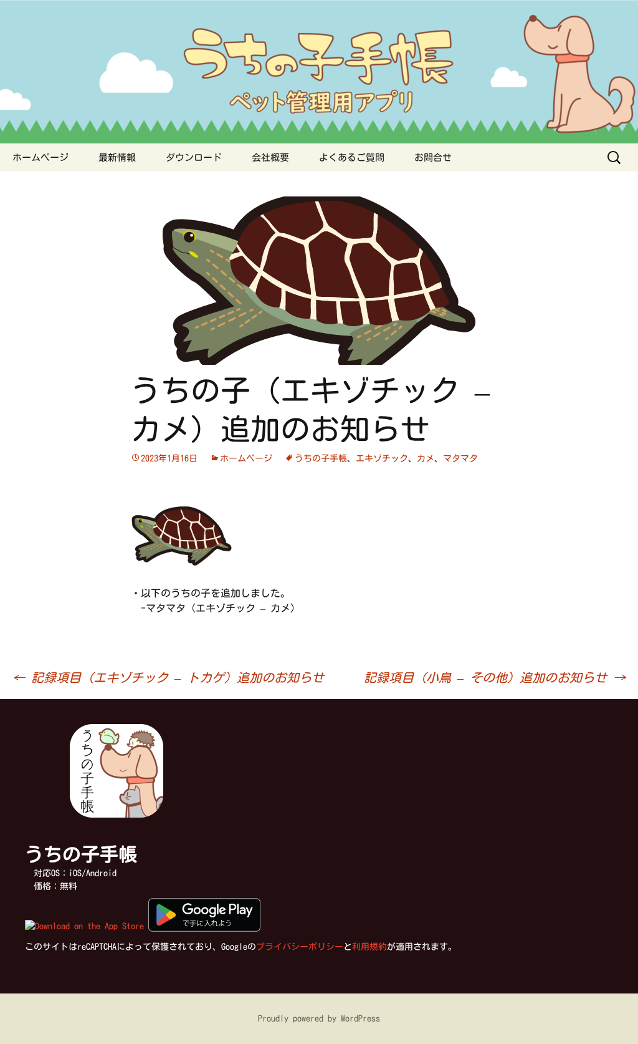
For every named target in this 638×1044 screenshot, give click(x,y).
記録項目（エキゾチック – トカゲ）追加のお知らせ (168, 677)
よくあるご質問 (351, 157)
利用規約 (369, 946)
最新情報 (117, 157)
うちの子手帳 (321, 458)
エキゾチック (382, 458)
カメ (425, 458)
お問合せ (433, 157)
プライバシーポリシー (299, 946)
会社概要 (270, 157)
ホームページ (40, 157)
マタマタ (460, 458)
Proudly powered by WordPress (319, 1018)
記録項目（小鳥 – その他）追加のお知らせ (495, 677)
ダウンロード (194, 157)
